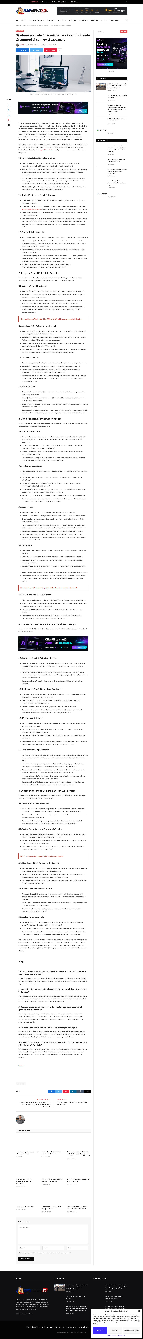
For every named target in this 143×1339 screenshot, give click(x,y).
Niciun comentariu (41, 45)
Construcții (51, 20)
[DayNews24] (32, 11)
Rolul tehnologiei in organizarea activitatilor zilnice (27, 1153)
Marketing (82, 20)
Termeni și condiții (49, 1327)
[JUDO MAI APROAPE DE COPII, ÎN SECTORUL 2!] (101, 98)
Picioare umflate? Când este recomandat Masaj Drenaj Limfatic (72, 1103)
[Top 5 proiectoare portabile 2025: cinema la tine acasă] (79, 1197)
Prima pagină (19, 25)
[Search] (126, 20)
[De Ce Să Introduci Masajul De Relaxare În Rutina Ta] (101, 161)
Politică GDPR (121, 1335)
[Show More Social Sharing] (60, 50)
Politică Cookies (111, 1335)
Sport (103, 20)
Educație (61, 20)
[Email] (9, 125)
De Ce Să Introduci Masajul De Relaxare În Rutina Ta (116, 160)
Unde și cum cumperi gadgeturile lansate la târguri (79, 1180)
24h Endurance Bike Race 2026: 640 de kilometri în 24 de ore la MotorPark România (63, 2)
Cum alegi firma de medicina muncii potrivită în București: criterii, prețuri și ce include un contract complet (34, 1104)
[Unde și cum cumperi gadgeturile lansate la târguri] (79, 1170)
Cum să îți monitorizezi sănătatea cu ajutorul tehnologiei (24, 1181)
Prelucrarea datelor (67, 1327)
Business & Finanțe (35, 20)
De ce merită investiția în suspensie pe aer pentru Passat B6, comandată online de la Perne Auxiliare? (117, 149)
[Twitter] (9, 110)
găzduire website (47, 150)
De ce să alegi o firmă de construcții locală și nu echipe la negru (117, 183)
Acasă (23, 20)
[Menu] (17, 20)
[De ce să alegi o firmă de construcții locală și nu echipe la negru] (101, 183)
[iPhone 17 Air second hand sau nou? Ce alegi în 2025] (53, 1170)
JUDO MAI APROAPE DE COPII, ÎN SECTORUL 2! (117, 97)
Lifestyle (72, 20)
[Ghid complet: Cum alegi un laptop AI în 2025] (53, 1197)
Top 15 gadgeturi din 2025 (25, 1207)
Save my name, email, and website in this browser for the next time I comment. (45, 1253)
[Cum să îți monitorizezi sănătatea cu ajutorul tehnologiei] (27, 1170)
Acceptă (99, 1330)
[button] (139, 1311)
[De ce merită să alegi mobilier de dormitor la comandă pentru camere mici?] (101, 171)
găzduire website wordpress (31, 209)
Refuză (115, 1330)
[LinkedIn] (9, 115)
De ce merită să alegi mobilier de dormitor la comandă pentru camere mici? (117, 171)
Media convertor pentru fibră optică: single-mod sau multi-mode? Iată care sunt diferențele (79, 1154)
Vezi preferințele (131, 1330)
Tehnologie (114, 20)
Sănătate (94, 20)
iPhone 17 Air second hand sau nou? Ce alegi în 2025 (52, 1180)
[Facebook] (9, 105)
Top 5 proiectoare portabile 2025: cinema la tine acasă (77, 1208)
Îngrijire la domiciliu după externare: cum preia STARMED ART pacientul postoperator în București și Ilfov (117, 108)
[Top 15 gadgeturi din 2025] (27, 1197)
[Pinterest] (9, 120)
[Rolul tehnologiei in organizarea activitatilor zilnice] (27, 1142)
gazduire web (21, 1084)
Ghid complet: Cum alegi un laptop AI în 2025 (51, 1208)
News (24, 25)
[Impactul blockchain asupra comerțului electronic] (53, 1142)
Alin (22, 45)
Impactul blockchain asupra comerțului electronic (51, 1153)
